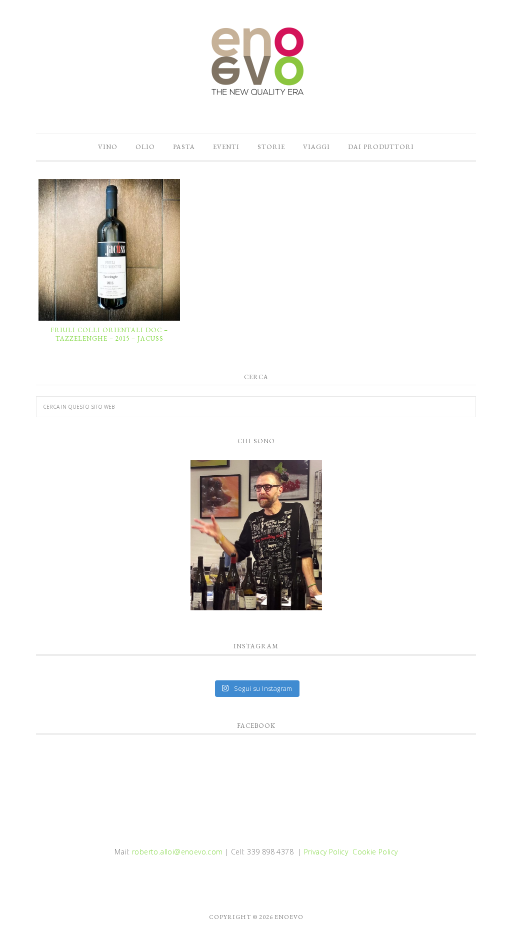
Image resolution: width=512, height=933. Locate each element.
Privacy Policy (326, 851)
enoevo (256, 62)
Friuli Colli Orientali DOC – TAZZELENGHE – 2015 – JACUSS (109, 334)
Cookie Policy (375, 851)
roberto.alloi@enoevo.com (177, 851)
